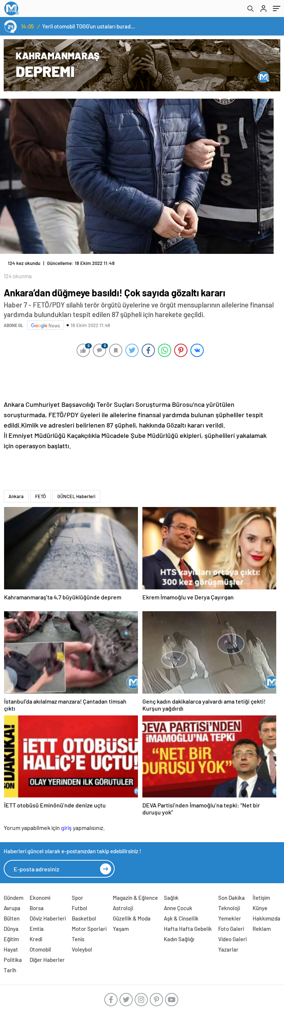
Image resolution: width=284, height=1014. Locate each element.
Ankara (16, 496)
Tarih (10, 970)
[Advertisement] (140, 378)
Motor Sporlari (89, 928)
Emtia (37, 928)
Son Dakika (231, 897)
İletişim (261, 897)
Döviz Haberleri (48, 918)
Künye (260, 908)
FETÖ (40, 496)
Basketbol (84, 918)
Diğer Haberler (47, 959)
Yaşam (121, 928)
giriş (66, 827)
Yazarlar (228, 949)
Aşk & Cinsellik (181, 918)
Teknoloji (229, 908)
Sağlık (171, 897)
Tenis (78, 939)
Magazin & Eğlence (135, 897)
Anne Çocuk (178, 908)
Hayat (11, 949)
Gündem (13, 897)
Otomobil (40, 949)
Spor (77, 897)
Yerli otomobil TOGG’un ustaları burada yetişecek (89, 26)
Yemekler (229, 918)
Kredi (36, 939)
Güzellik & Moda (132, 918)
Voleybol (82, 949)
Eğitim (11, 939)
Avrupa (12, 908)
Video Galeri (232, 939)
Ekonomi (40, 897)
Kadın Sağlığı (179, 939)
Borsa (37, 908)
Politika (13, 959)
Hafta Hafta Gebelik (188, 928)
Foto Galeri (231, 928)
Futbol (79, 908)
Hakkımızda (266, 918)
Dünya (11, 928)
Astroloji (123, 908)
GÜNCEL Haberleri (76, 496)
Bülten (12, 918)
